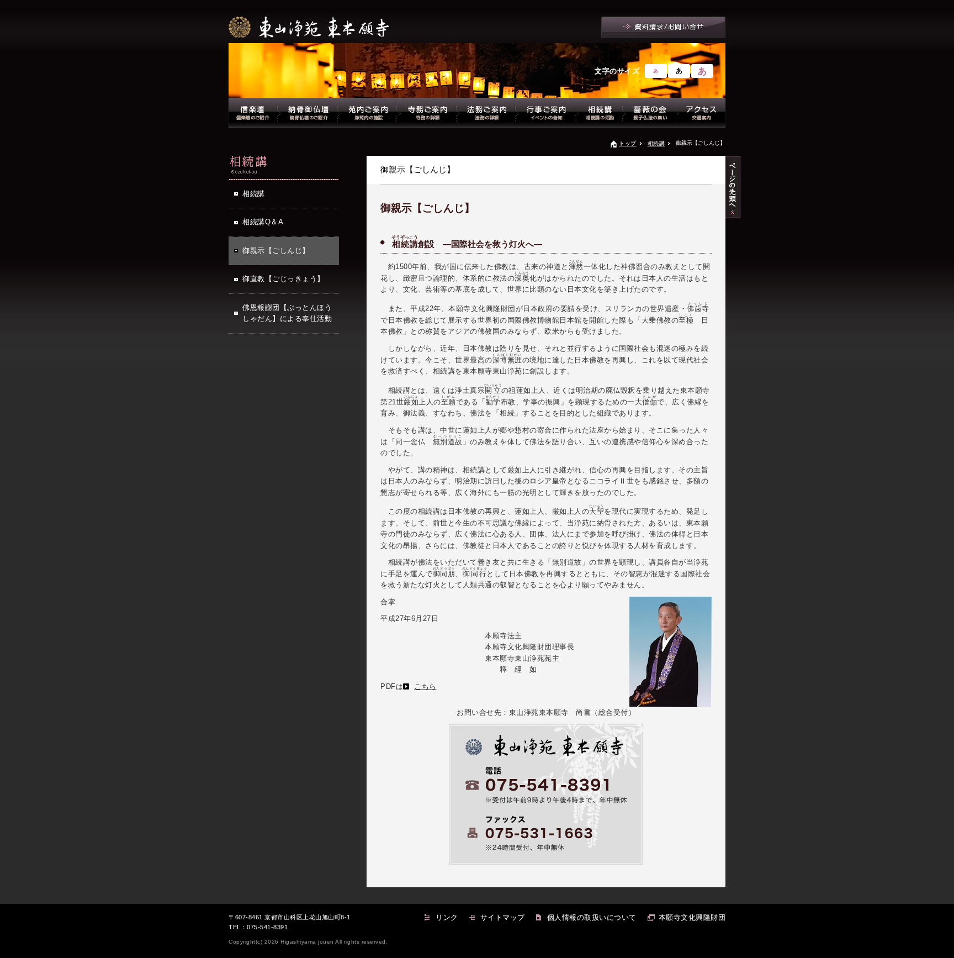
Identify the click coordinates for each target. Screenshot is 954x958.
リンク (447, 917)
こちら (425, 686)
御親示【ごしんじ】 (276, 250)
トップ (628, 143)
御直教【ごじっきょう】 (283, 279)
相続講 (656, 143)
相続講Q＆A (262, 222)
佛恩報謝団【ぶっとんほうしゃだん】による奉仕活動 (287, 313)
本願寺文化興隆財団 (692, 917)
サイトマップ (502, 917)
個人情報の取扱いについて (592, 917)
